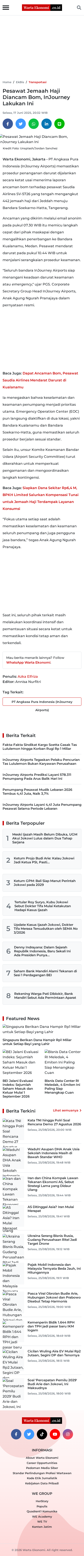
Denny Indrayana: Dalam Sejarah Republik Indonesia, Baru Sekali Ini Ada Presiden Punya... (42, 951)
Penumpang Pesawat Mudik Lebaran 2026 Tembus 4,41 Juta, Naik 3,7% (37, 792)
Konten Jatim (42, 1526)
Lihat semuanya (65, 1110)
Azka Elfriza (28, 676)
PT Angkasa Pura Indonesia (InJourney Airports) (42, 703)
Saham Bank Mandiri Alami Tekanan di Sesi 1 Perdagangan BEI (45, 973)
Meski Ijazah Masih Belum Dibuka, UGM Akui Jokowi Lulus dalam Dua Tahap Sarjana (44, 838)
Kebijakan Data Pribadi (42, 1483)
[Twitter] (21, 124)
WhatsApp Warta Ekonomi (28, 662)
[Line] (59, 124)
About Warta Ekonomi (42, 1457)
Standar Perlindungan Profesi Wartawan (42, 1473)
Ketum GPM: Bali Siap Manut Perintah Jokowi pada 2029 (45, 883)
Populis (42, 1506)
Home (7, 82)
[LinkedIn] (46, 124)
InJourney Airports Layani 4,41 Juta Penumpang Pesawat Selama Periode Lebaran (42, 807)
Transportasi (38, 82)
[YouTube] (55, 1434)
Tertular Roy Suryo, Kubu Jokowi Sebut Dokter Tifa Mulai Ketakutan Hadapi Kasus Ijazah (42, 906)
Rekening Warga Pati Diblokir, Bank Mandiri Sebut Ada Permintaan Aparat (45, 996)
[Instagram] (68, 1434)
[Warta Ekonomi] (42, 7)
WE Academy (42, 1516)
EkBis (20, 82)
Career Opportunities (42, 1463)
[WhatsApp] (33, 124)
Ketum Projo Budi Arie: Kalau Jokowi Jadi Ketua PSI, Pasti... (44, 860)
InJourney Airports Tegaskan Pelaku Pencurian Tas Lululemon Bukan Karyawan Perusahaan (41, 762)
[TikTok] (42, 1434)
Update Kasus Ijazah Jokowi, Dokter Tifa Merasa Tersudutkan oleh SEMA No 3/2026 (46, 929)
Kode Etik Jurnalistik (42, 1478)
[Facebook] (8, 124)
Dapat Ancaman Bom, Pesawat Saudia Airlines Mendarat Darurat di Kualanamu (40, 380)
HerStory (42, 1501)
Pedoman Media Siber (42, 1468)
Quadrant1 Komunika (42, 1511)
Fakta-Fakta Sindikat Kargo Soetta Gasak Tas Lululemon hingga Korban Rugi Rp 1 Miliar (40, 747)
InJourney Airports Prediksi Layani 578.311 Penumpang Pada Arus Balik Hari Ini (37, 777)
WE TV (42, 1521)
